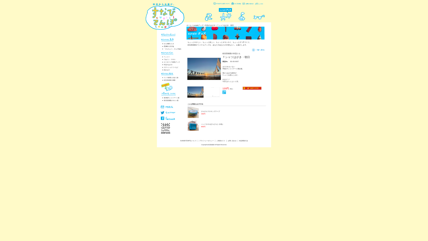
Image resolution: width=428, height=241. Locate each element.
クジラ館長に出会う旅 (171, 77)
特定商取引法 (243, 141)
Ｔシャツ (167, 57)
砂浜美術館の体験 (169, 80)
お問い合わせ (232, 141)
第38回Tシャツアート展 (171, 98)
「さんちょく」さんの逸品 (172, 49)
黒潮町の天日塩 (169, 46)
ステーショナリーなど (171, 67)
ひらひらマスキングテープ (210, 111)
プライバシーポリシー (206, 141)
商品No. (225, 61)
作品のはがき (168, 64)
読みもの (167, 70)
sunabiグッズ (198, 25)
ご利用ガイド (220, 141)
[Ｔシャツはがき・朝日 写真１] (204, 85)
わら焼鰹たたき (169, 44)
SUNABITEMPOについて (188, 141)
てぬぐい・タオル (169, 59)
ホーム (188, 25)
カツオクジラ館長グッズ (172, 62)
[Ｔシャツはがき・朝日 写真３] (213, 97)
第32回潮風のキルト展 (171, 100)
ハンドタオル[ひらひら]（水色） (212, 124)
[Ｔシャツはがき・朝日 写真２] (195, 97)
